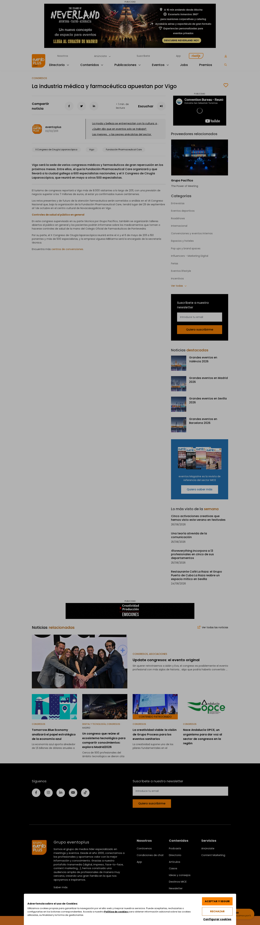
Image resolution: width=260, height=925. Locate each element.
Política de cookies (116, 911)
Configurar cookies (217, 919)
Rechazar (217, 911)
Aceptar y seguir (217, 901)
